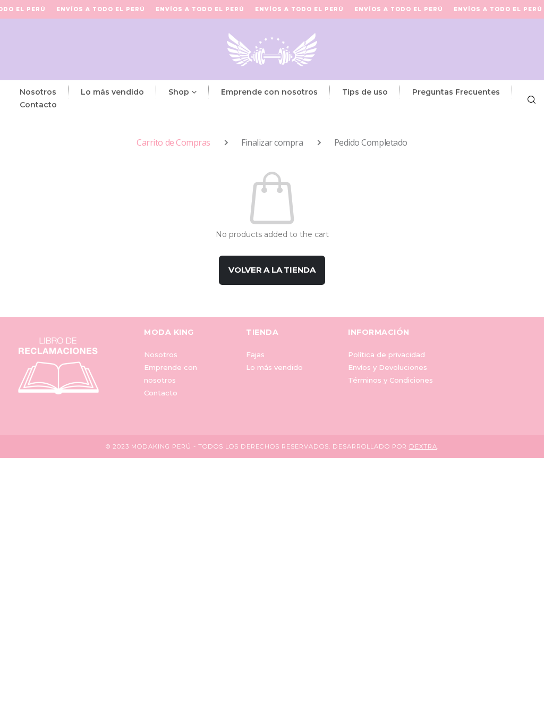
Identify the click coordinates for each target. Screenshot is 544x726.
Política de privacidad (386, 354)
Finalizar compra (272, 142)
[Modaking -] (272, 49)
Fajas (255, 354)
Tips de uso (365, 92)
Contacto (38, 104)
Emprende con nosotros (269, 92)
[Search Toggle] (531, 98)
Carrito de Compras (173, 142)
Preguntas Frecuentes (456, 92)
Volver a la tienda (272, 270)
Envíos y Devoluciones (387, 367)
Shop (178, 92)
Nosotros (38, 92)
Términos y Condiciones (390, 380)
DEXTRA (423, 446)
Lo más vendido (112, 92)
